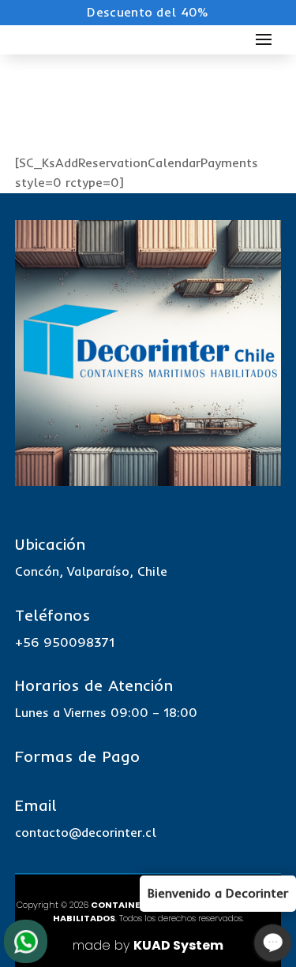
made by (148, 945)
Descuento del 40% (147, 12)
